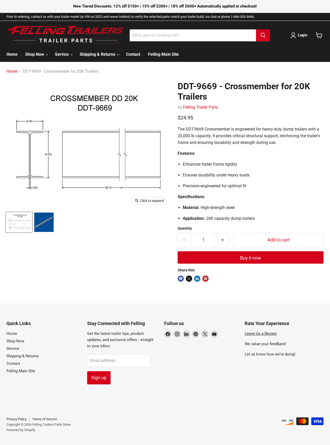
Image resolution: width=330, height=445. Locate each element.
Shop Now (35, 54)
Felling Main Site (163, 54)
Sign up (98, 377)
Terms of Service (44, 419)
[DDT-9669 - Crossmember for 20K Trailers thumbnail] (19, 222)
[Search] (263, 35)
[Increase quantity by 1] (222, 240)
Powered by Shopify (20, 430)
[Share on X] (189, 279)
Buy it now (250, 258)
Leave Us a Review (261, 333)
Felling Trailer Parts (200, 107)
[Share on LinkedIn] (197, 279)
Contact (133, 54)
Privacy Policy (16, 419)
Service (62, 54)
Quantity (185, 228)
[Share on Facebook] (181, 279)
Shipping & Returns (98, 54)
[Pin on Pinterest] (205, 279)
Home (12, 54)
